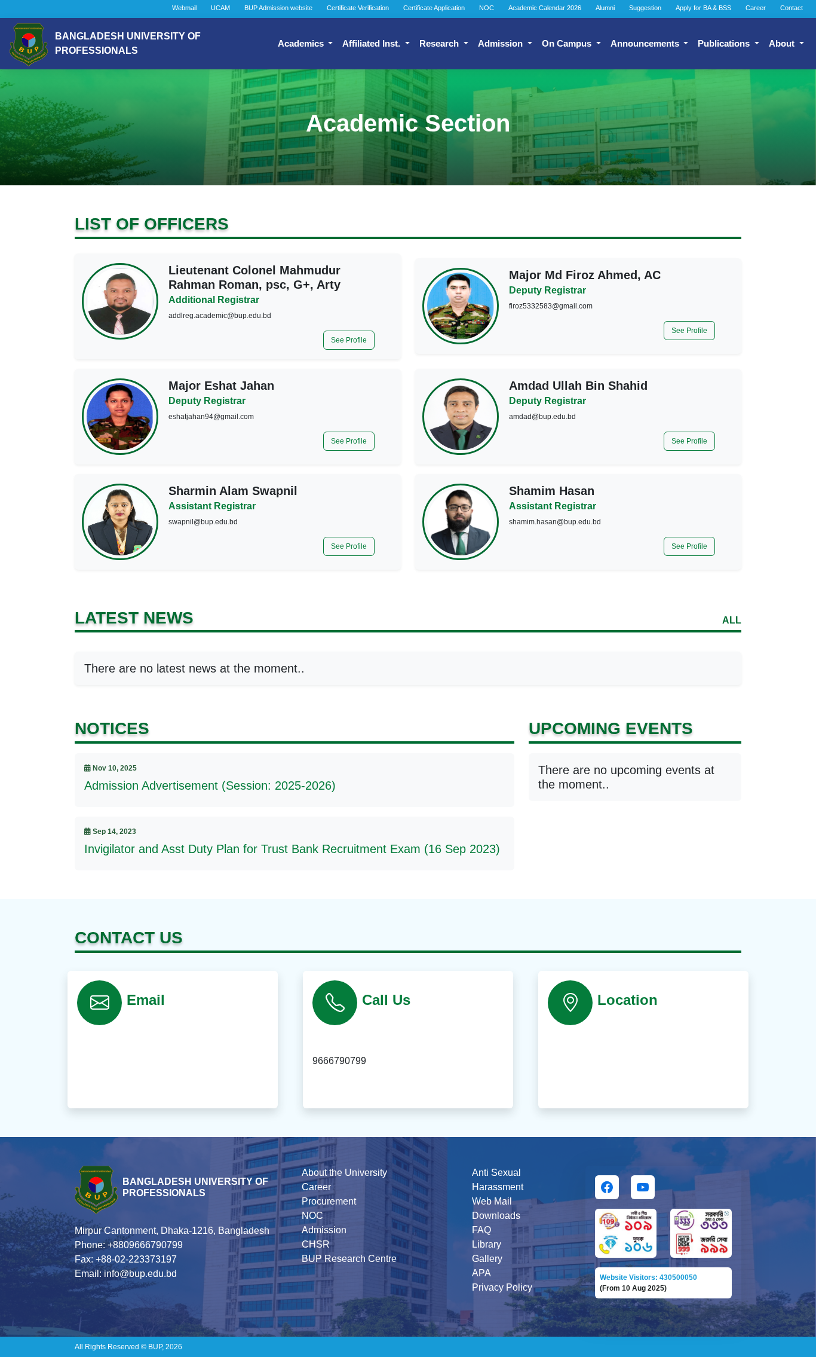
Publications (725, 43)
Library (486, 1244)
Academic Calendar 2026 (544, 7)
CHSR (316, 1244)
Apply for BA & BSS (703, 7)
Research (440, 43)
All (731, 620)
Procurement (329, 1201)
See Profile (349, 340)
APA (481, 1273)
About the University (344, 1172)
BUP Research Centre (349, 1259)
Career (756, 7)
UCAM (220, 7)
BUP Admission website (278, 7)
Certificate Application (434, 7)
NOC (486, 7)
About (783, 43)
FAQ (481, 1230)
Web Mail (492, 1201)
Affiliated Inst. (372, 43)
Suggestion (645, 7)
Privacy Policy (502, 1287)
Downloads (496, 1216)
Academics (302, 43)
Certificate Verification (358, 7)
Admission (501, 43)
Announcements (646, 43)
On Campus (568, 43)
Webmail (184, 7)
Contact (791, 7)
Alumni (605, 7)
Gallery (487, 1259)
